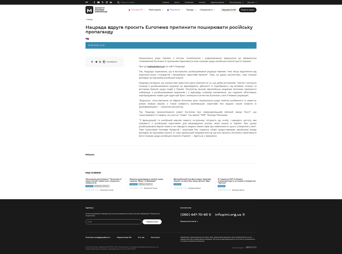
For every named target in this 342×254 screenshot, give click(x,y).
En (87, 2)
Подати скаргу (248, 10)
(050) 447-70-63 (194, 214)
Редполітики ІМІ (124, 237)
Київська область (145, 184)
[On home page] (96, 10)
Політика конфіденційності (98, 237)
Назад (89, 19)
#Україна (90, 155)
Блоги (176, 2)
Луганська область (101, 186)
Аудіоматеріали (217, 2)
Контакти (155, 237)
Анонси (202, 2)
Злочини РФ (137, 10)
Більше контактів (188, 221)
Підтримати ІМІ (229, 10)
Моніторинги (155, 10)
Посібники (189, 2)
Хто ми (141, 237)
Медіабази (175, 10)
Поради (190, 10)
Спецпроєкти (206, 10)
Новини (166, 2)
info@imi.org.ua (228, 214)
